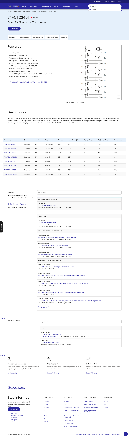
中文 (105, 404)
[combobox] (105, 9)
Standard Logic (27, 11)
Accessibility (99, 434)
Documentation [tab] (38, 37)
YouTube (13, 413)
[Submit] (90, 9)
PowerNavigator (68, 420)
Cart (113, 1)
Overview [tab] (12, 37)
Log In (119, 1)
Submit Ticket (91, 373)
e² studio (66, 401)
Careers (46, 404)
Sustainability (48, 413)
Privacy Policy (91, 434)
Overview (46, 401)
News (45, 410)
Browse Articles (52, 373)
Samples (107, 1)
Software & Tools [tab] (52, 37)
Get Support (12, 373)
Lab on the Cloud (69, 423)
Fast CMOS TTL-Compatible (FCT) (40, 11)
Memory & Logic (18, 11)
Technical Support (89, 401)
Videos (46, 421)
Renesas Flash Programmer (71, 407)
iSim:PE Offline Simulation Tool (72, 413)
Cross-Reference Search (71, 426)
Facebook (14, 418)
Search (105, 6)
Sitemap (107, 434)
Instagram (14, 420)
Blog (45, 419)
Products (10, 11)
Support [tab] (64, 37)
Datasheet (15, 29)
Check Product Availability (91, 407)
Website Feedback (116, 434)
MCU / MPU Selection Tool (71, 410)
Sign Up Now (14, 409)
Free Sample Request (90, 404)
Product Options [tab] (24, 37)
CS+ (65, 404)
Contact (46, 416)
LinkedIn (13, 422)
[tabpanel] (64, 368)
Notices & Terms (81, 434)
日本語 (106, 407)
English (106, 401)
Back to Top (127, 435)
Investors (46, 407)
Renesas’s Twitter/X (17, 415)
